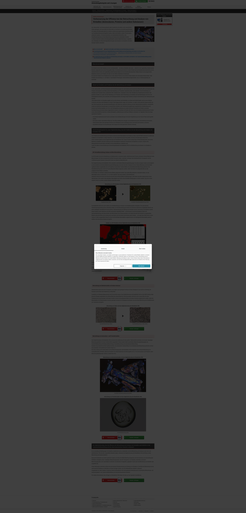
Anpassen (122, 265)
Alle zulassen (141, 265)
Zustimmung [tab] (104, 248)
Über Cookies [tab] (142, 248)
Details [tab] (123, 248)
